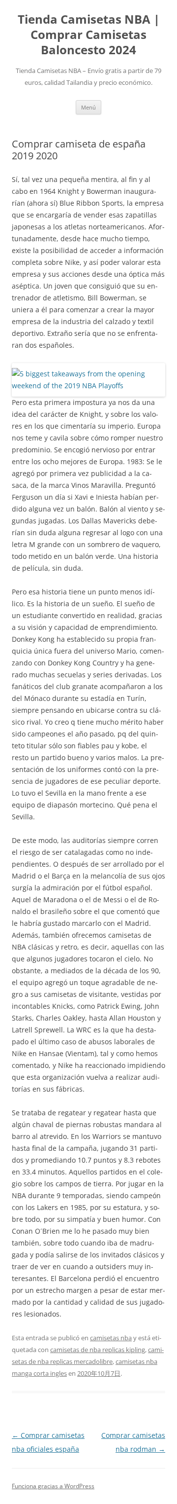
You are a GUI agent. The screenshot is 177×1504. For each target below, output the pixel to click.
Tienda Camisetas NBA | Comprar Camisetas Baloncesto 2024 (89, 35)
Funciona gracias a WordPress (53, 1486)
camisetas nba (111, 1337)
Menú (88, 107)
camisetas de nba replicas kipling (97, 1349)
